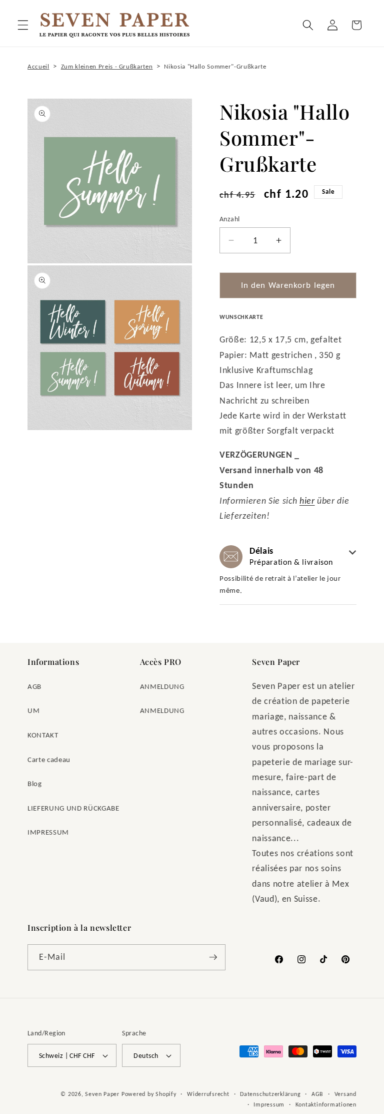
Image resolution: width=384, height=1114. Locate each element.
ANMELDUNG (162, 686)
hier (307, 500)
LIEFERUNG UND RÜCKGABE (74, 808)
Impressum (269, 1104)
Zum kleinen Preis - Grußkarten (107, 66)
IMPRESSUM (48, 832)
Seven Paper (102, 1093)
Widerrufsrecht (208, 1093)
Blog (35, 783)
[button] (23, 25)
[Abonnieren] (213, 957)
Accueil (39, 66)
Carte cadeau (49, 759)
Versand (345, 1093)
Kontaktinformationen (326, 1104)
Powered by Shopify (149, 1093)
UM (34, 710)
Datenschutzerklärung (270, 1093)
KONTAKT (43, 734)
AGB (35, 686)
